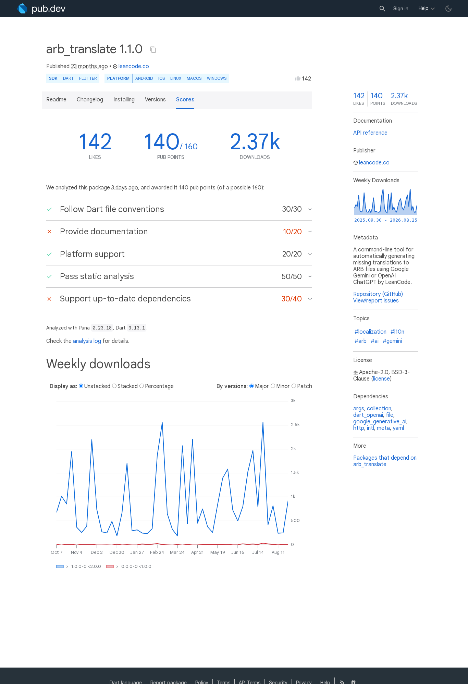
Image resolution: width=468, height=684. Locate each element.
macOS (194, 78)
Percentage (159, 386)
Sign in (400, 8)
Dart (68, 78)
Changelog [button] (90, 99)
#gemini (392, 341)
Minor (283, 386)
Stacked (128, 386)
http (358, 428)
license (381, 378)
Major (262, 386)
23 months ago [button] (89, 66)
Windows (216, 78)
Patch (304, 386)
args (358, 408)
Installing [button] (124, 99)
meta (383, 428)
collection (379, 408)
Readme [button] (56, 99)
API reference (370, 132)
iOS (161, 78)
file (389, 415)
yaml (398, 428)
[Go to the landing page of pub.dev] (41, 8)
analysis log (87, 341)
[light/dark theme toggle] (448, 8)
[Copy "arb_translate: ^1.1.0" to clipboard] (153, 49)
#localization (370, 331)
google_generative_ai (379, 421)
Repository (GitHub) (378, 294)
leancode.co (134, 66)
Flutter (88, 78)
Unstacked (97, 386)
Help (424, 8)
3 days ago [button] (124, 187)
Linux (175, 78)
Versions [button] (155, 99)
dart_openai (368, 415)
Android (144, 78)
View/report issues (376, 300)
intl (370, 428)
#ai (375, 341)
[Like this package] (298, 78)
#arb (361, 341)
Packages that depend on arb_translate (385, 461)
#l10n (397, 331)
